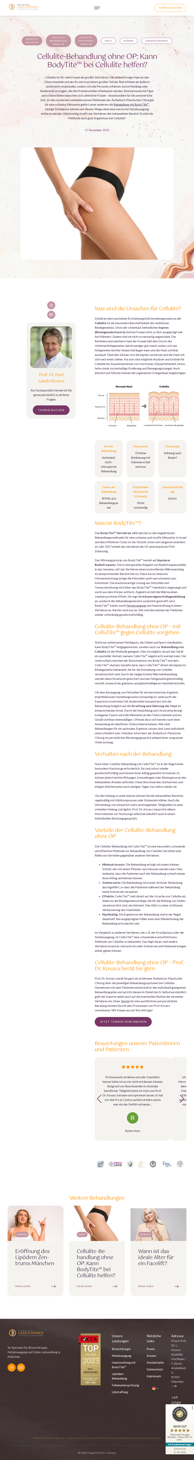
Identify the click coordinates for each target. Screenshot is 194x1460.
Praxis (151, 1349)
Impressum (154, 1376)
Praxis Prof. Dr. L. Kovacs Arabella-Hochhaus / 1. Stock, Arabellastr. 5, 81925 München (178, 1361)
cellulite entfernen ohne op (86, 41)
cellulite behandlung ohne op (58, 41)
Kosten (151, 1355)
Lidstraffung (120, 1392)
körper (129, 40)
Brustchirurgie (121, 1349)
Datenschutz (155, 1369)
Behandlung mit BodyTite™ (131, 104)
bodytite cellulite (32, 41)
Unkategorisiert (156, 40)
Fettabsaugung (136, 605)
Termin (125, 1001)
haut (108, 40)
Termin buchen (170, 7)
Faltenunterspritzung (125, 1385)
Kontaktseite (155, 1362)
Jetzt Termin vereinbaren (123, 1021)
